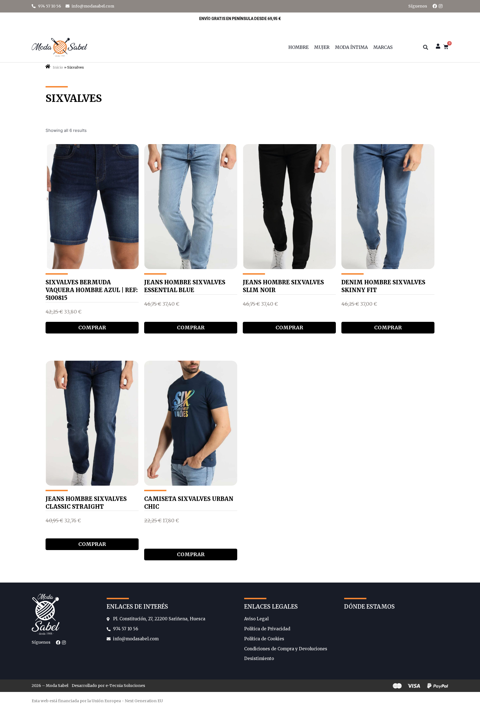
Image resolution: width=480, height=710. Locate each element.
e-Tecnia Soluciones (125, 685)
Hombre (298, 47)
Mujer (321, 47)
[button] (425, 47)
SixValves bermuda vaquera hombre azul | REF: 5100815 (92, 290)
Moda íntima (351, 47)
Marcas (382, 47)
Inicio (58, 67)
